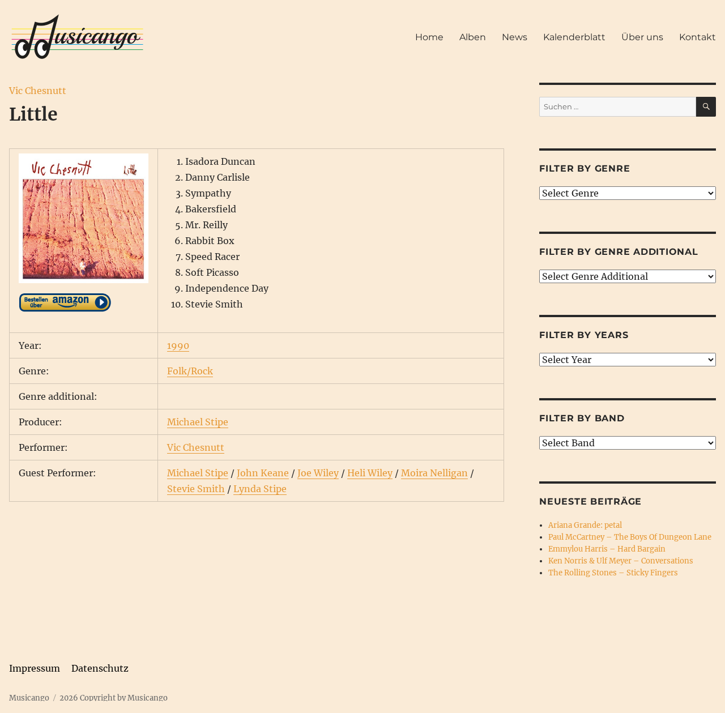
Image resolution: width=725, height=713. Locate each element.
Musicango (29, 698)
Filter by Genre (584, 168)
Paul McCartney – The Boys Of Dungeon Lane (629, 537)
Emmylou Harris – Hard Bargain (607, 549)
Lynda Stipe (260, 488)
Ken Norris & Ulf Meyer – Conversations (620, 561)
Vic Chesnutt (37, 90)
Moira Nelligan (434, 473)
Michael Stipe (197, 422)
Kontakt (697, 37)
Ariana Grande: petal (585, 525)
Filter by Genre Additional (618, 251)
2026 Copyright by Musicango (113, 698)
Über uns (642, 37)
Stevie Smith (196, 488)
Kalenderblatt (574, 37)
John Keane (263, 473)
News (514, 37)
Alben (472, 37)
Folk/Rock (190, 371)
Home (429, 37)
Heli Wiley (370, 473)
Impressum (34, 668)
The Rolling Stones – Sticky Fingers (613, 573)
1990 (178, 345)
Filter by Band (582, 418)
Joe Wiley (318, 473)
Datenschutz (100, 668)
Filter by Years (583, 335)
